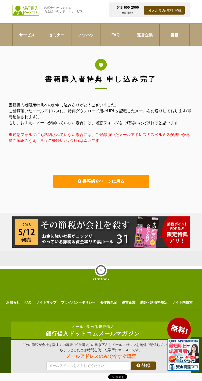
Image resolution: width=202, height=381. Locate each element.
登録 (145, 365)
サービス (27, 35)
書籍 (174, 35)
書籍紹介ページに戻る (102, 181)
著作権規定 (108, 302)
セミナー (57, 35)
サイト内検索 (182, 302)
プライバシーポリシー (78, 302)
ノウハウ (86, 35)
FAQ (115, 35)
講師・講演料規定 (154, 302)
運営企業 (145, 35)
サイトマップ (46, 302)
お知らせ (13, 302)
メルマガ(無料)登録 (166, 10)
